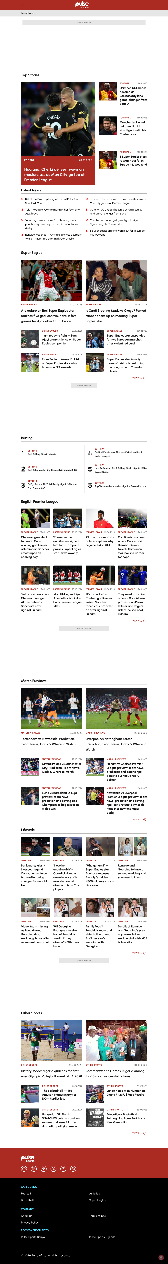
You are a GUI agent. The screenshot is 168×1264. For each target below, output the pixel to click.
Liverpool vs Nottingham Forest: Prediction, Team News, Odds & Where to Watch (116, 744)
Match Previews (30, 733)
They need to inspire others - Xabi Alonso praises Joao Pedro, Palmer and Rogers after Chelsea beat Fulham (131, 604)
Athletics (94, 1193)
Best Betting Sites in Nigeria (42, 454)
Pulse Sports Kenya (33, 1237)
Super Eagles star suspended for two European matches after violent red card (126, 339)
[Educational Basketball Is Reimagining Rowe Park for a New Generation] (95, 1117)
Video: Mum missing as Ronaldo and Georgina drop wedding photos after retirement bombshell (35, 934)
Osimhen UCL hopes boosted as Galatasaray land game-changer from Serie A (133, 96)
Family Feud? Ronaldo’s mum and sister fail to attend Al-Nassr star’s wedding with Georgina (99, 936)
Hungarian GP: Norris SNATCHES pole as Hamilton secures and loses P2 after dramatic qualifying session (61, 1120)
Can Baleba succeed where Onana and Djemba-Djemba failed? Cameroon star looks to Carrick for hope (131, 547)
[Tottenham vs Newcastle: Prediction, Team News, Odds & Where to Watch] (51, 708)
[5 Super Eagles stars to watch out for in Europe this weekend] (108, 166)
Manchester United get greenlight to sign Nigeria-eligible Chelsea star (133, 128)
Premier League (29, 532)
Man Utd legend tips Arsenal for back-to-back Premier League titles (67, 600)
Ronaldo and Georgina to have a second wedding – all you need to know (132, 871)
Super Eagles (29, 304)
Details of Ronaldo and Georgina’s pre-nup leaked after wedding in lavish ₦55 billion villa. (132, 934)
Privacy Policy (30, 1222)
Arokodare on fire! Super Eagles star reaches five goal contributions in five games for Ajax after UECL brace (48, 316)
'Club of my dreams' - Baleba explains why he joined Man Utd (100, 541)
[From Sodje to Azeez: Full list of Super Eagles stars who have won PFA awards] (30, 362)
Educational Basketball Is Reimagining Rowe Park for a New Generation (126, 1118)
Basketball (27, 1200)
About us (26, 1216)
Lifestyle (26, 860)
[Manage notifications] (161, 1257)
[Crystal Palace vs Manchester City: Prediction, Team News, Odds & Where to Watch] (30, 767)
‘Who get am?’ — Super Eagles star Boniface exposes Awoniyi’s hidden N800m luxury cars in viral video (100, 875)
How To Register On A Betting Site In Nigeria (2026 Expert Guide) (121, 470)
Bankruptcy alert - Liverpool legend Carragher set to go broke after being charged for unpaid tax (34, 875)
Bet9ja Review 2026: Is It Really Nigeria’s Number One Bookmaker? (52, 486)
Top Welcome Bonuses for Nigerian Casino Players (120, 486)
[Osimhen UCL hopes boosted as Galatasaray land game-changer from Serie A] (108, 97)
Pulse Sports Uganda (102, 1237)
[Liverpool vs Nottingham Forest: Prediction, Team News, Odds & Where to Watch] (116, 708)
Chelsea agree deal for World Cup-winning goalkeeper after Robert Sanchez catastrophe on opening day (35, 547)
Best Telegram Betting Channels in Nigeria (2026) (53, 470)
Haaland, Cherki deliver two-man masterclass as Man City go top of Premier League (54, 174)
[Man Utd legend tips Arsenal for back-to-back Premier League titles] (67, 575)
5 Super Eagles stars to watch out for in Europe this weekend (133, 160)
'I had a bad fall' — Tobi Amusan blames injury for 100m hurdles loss (59, 1094)
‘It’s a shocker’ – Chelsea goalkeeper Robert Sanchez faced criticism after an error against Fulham (99, 604)
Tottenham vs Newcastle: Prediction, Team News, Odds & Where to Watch (48, 741)
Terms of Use (97, 1216)
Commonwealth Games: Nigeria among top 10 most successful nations (115, 1073)
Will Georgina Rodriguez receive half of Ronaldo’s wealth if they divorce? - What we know (66, 936)
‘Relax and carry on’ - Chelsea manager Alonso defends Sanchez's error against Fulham (35, 602)
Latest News (27, 13)
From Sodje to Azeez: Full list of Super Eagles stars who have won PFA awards (60, 363)
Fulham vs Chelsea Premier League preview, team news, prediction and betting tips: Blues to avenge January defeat (125, 771)
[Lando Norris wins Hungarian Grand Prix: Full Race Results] (95, 1094)
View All (137, 378)
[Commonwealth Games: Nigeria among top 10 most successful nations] (116, 1040)
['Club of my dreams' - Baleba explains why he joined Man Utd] (100, 518)
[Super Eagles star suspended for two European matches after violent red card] (95, 339)
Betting (32, 451)
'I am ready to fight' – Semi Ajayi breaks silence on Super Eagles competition (61, 339)
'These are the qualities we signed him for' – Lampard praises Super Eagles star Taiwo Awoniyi (67, 545)
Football (30, 160)
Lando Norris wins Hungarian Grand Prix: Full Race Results (126, 1092)
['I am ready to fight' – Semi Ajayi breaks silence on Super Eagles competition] (30, 339)
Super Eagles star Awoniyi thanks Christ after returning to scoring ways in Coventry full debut (125, 365)
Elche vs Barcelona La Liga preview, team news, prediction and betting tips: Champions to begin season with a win (60, 800)
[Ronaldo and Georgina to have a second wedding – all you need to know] (132, 846)
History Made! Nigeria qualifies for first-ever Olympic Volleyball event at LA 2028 (51, 1073)
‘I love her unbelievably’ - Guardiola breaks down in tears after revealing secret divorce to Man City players (66, 877)
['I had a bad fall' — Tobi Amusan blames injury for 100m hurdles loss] (30, 1094)
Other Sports (29, 1065)
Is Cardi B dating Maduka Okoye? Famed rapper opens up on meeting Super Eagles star (116, 316)
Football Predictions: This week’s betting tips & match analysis (118, 454)
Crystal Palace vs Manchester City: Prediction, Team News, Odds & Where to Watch (61, 768)
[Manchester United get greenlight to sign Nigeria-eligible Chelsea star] (108, 131)
